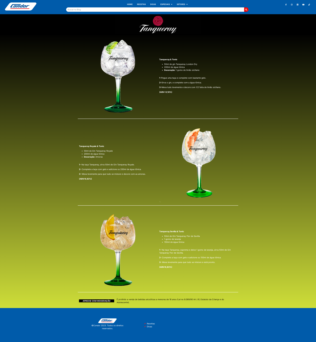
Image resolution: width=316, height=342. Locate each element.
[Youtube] (303, 5)
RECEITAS (141, 4)
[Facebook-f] (286, 5)
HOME (130, 4)
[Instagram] (292, 5)
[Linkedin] (297, 5)
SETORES (181, 4)
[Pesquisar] (246, 9)
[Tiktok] (309, 5)
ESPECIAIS (165, 4)
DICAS (153, 4)
